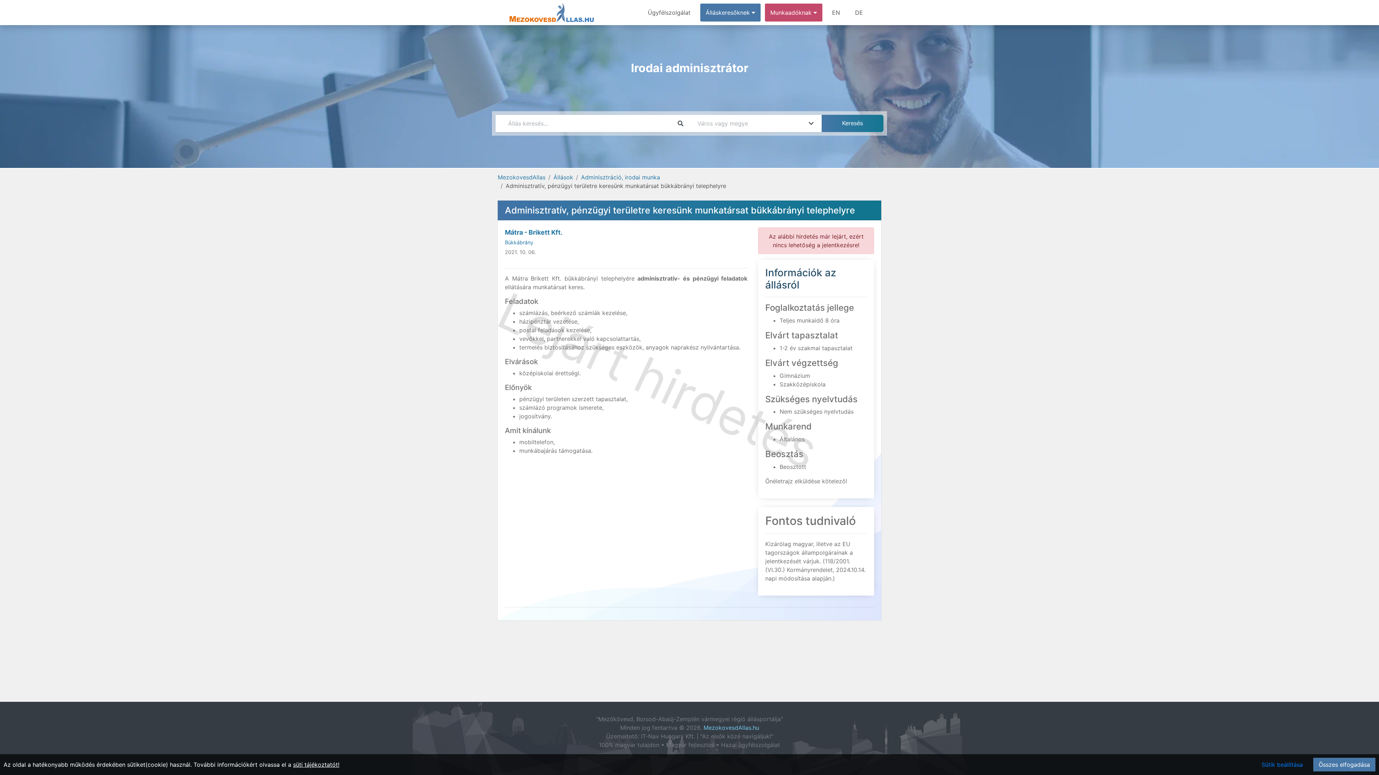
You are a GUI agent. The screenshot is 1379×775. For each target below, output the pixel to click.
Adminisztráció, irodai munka (620, 177)
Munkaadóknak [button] (791, 12)
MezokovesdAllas (521, 177)
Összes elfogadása (1344, 764)
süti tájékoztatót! (316, 764)
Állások (563, 177)
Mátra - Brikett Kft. (533, 232)
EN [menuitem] (836, 12)
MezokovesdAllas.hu (731, 727)
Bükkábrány (519, 242)
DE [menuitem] (859, 12)
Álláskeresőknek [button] (729, 12)
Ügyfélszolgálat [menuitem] (669, 12)
